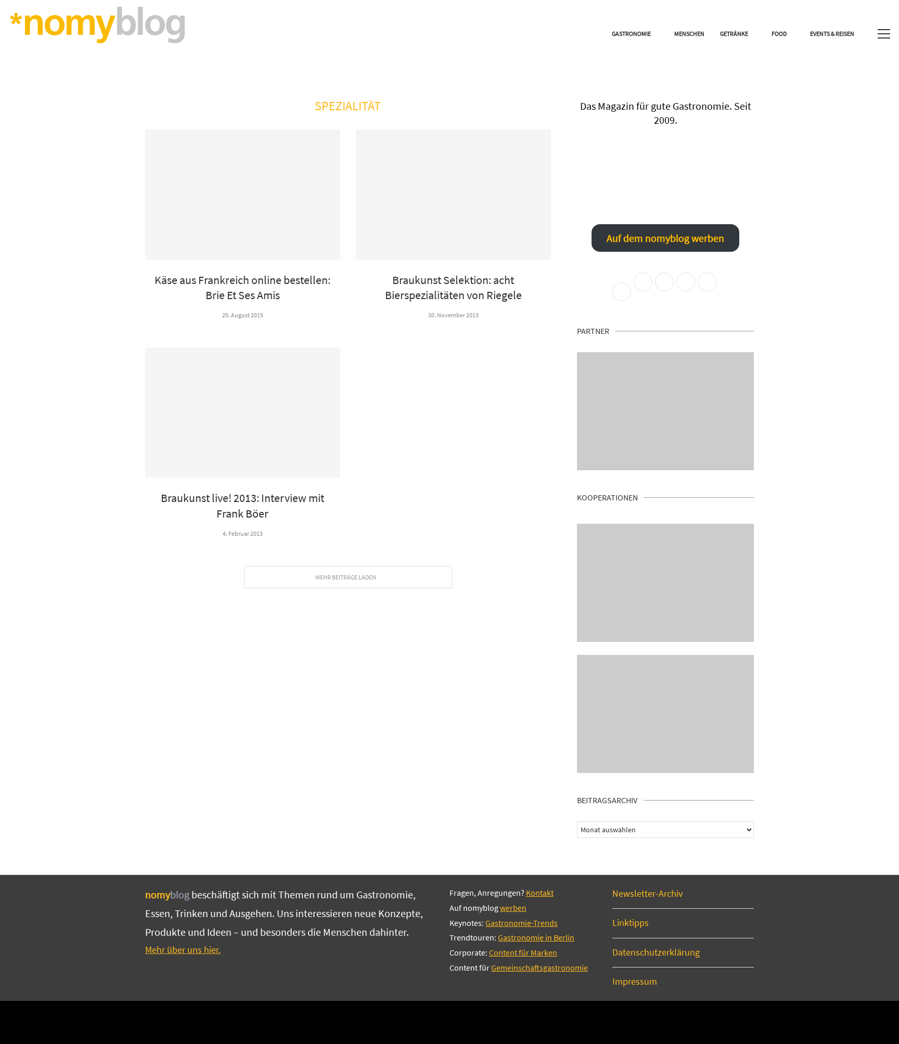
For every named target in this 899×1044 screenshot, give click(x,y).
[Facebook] (414, 1021)
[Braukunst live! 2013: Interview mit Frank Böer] (242, 412)
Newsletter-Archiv (647, 893)
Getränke (734, 33)
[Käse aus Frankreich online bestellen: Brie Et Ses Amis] (242, 195)
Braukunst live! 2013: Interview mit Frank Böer (242, 506)
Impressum (634, 981)
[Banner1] (665, 411)
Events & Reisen (832, 33)
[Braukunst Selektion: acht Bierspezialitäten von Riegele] (453, 195)
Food (779, 33)
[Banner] (665, 714)
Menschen (689, 33)
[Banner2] (665, 583)
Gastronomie (631, 33)
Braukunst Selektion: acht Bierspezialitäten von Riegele (453, 288)
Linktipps (630, 923)
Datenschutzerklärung (656, 952)
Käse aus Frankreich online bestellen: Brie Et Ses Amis (242, 288)
